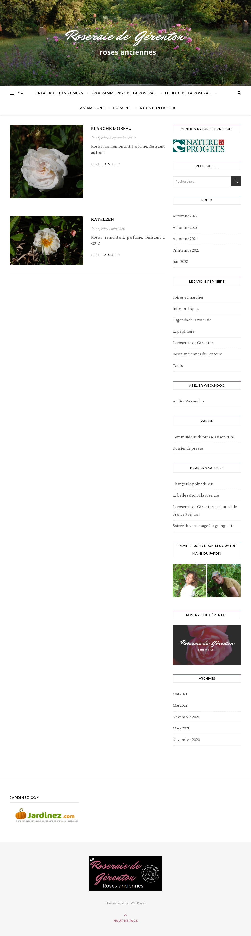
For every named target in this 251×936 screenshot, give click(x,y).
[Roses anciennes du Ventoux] (125, 41)
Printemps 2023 (186, 250)
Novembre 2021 (186, 717)
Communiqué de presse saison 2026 (203, 437)
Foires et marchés (188, 297)
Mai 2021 (180, 694)
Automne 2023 (185, 227)
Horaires (122, 107)
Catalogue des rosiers (59, 93)
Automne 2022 (185, 216)
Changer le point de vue (193, 484)
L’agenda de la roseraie (192, 320)
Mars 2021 (181, 728)
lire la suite (105, 164)
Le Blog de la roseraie (188, 93)
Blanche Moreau (111, 128)
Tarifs (178, 366)
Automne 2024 (185, 239)
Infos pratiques (186, 308)
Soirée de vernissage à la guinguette (203, 526)
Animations (92, 107)
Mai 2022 (180, 705)
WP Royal (138, 903)
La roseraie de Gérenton (193, 343)
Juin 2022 (180, 261)
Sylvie (102, 138)
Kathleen (102, 219)
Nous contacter (157, 107)
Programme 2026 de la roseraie (124, 93)
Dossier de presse (188, 448)
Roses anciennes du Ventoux (197, 354)
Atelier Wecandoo (188, 401)
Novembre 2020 (186, 740)
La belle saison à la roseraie (196, 495)
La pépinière (184, 331)
